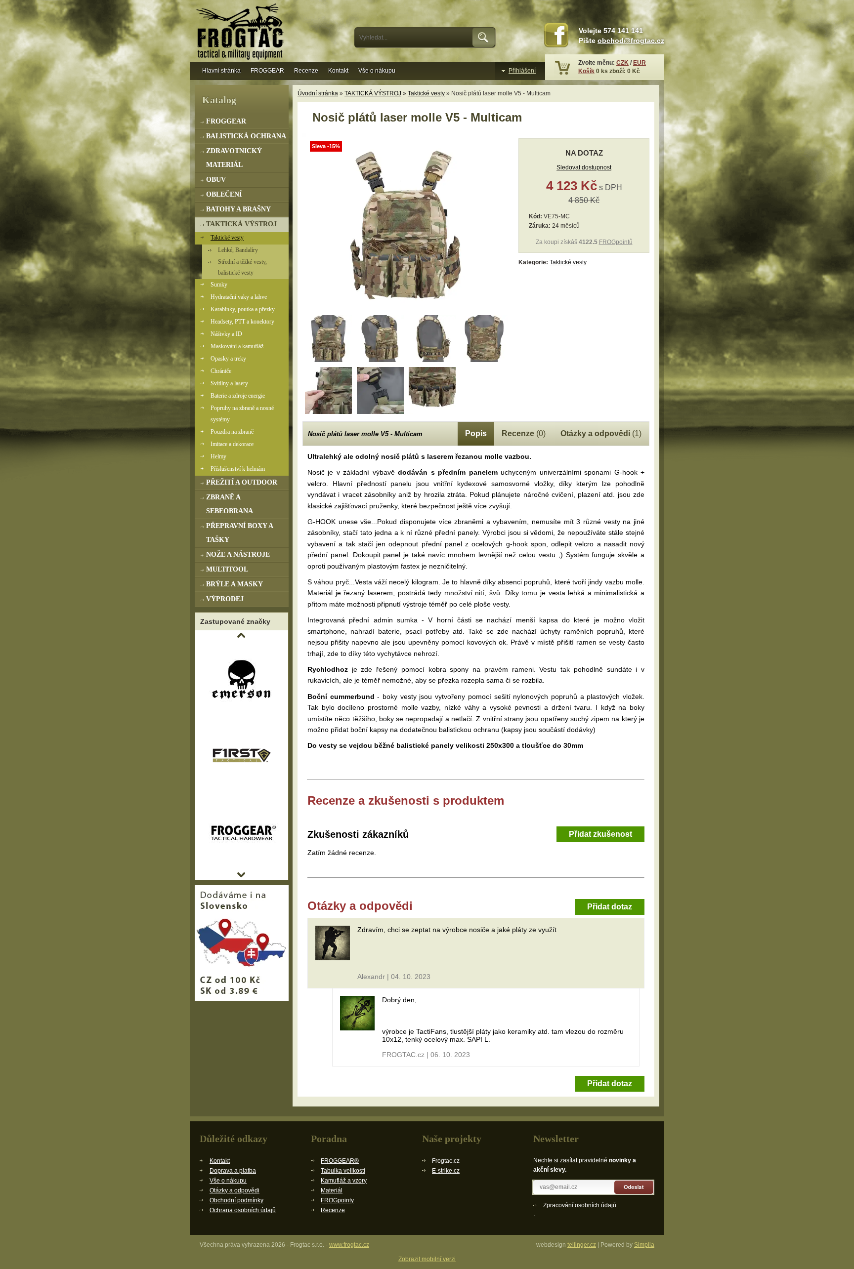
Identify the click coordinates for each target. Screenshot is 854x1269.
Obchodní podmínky (236, 1200)
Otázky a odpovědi (234, 1190)
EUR (639, 62)
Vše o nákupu (376, 70)
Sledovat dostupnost (583, 167)
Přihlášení (522, 70)
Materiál (331, 1190)
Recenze (306, 70)
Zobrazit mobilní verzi (427, 1259)
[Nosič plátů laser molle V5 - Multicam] (406, 309)
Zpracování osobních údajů (579, 1205)
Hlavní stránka (221, 70)
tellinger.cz (581, 1244)
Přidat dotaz (609, 906)
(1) (600, 433)
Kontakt (338, 70)
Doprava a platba (233, 1170)
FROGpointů (616, 242)
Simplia (644, 1244)
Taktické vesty (426, 93)
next (241, 874)
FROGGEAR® (340, 1160)
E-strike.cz (446, 1170)
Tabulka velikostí (343, 1170)
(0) (524, 433)
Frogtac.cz (242, 33)
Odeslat (634, 1187)
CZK (622, 62)
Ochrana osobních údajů (243, 1210)
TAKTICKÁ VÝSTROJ (372, 93)
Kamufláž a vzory (344, 1180)
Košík (586, 71)
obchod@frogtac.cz (631, 40)
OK (484, 37)
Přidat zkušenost (600, 834)
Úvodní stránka (318, 93)
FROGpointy (337, 1200)
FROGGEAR (267, 70)
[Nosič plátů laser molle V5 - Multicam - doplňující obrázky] (328, 338)
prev (241, 635)
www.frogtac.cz (349, 1244)
